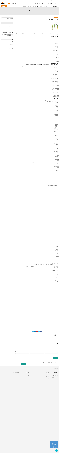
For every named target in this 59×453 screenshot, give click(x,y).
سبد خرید (28, 376)
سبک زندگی (12, 45)
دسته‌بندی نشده (11, 44)
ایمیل (43, 352)
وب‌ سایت (28, 352)
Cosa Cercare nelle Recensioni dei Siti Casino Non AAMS (7, 30)
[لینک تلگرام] (33, 331)
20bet (12, 41)
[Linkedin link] (35, 331)
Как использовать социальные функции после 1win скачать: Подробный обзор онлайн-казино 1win (8, 26)
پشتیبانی (46, 374)
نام (57, 352)
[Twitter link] (39, 331)
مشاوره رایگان (3, 6)
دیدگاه (57, 343)
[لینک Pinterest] (37, 331)
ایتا (46, 376)
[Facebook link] (41, 331)
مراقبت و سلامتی (11, 48)
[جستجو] (9, 3)
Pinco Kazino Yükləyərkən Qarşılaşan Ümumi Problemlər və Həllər (7, 32)
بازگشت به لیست (36, 335)
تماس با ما (27, 375)
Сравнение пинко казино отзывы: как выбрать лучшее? (8, 28)
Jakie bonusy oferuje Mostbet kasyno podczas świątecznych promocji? (7, 35)
